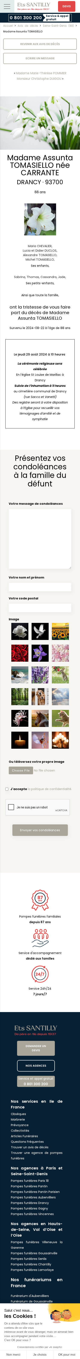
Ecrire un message (40, 58)
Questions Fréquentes (27, 1142)
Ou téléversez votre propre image (36, 762)
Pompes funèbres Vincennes (32, 1214)
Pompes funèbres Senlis (29, 1259)
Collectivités (20, 1130)
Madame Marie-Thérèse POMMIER (41, 73)
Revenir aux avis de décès (40, 44)
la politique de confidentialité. (50, 789)
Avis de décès (28, 26)
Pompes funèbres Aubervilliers (33, 1197)
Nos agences (36, 1066)
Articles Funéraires (24, 1136)
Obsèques (18, 1114)
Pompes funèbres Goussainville (34, 1253)
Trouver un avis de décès (30, 1147)
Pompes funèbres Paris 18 (30, 1181)
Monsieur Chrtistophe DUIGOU (39, 79)
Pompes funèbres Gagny (29, 1208)
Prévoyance (20, 1125)
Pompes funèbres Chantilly (31, 1264)
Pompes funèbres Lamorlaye (32, 1270)
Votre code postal (23, 598)
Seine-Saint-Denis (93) (58, 26)
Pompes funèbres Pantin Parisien (35, 1192)
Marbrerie (18, 1119)
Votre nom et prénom (26, 577)
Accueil (8, 26)
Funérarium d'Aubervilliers (30, 1296)
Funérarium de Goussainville (32, 1301)
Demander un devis (36, 1048)
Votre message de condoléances (36, 504)
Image (14, 619)
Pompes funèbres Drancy (30, 1203)
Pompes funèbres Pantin (29, 1186)
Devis (67, 6)
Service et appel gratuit (35, 1081)
